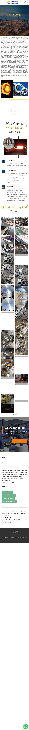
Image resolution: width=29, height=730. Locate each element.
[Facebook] (13, 531)
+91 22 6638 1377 (7, 520)
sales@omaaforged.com (8, 522)
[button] (14, 110)
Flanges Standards (8, 495)
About (5, 482)
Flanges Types (7, 492)
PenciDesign (25, 537)
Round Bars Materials (9, 501)
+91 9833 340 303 (7, 517)
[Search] (27, 2)
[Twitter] (16, 531)
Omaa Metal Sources (6, 37)
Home (3, 482)
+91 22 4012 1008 (16, 520)
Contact (9, 482)
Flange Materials (8, 498)
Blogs (12, 482)
